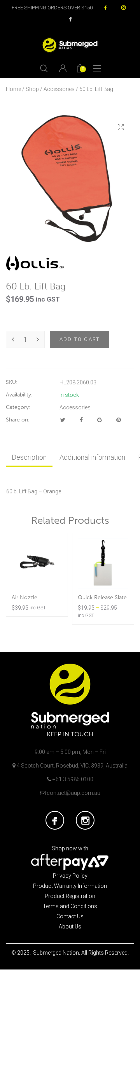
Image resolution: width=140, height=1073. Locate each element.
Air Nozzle (24, 597)
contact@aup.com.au (73, 793)
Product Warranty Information (70, 886)
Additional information (92, 457)
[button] (120, 127)
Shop (32, 89)
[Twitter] (63, 420)
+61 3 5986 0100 (72, 779)
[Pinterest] (119, 420)
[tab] (29, 457)
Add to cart (80, 339)
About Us (70, 926)
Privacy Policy (70, 876)
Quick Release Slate (102, 597)
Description (29, 457)
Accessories (59, 89)
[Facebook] (81, 420)
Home (13, 89)
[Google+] (99, 420)
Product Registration (70, 896)
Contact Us (70, 916)
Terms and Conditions (70, 906)
